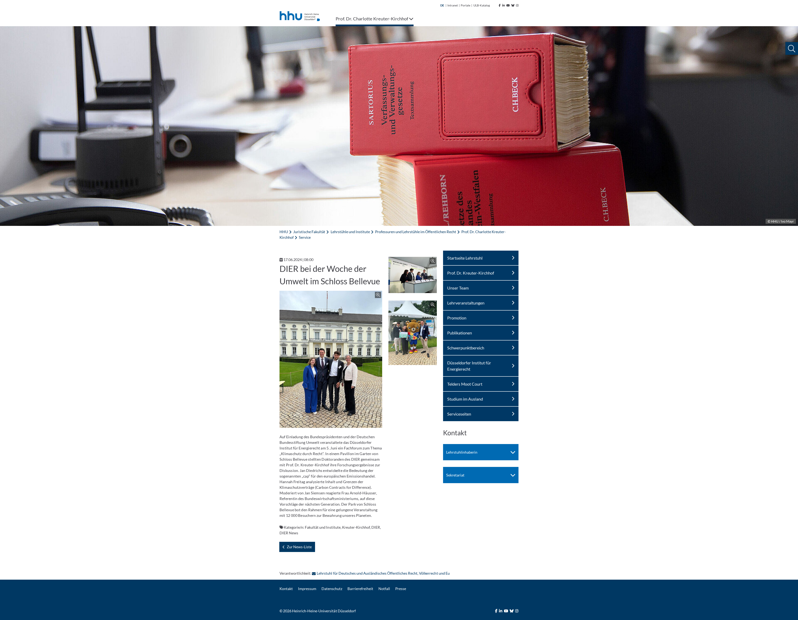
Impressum (307, 588)
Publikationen (459, 332)
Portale (465, 5)
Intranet (452, 5)
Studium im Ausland (465, 398)
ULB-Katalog (481, 5)
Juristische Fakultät (309, 231)
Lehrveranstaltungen (465, 302)
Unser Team (458, 287)
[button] (791, 48)
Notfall (384, 588)
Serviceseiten (459, 413)
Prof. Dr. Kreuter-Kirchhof (470, 272)
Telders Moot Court (464, 383)
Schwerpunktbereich (465, 347)
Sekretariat (455, 475)
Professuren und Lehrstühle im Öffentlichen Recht (415, 231)
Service (305, 237)
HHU (284, 231)
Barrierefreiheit (360, 588)
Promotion (456, 317)
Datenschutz (331, 588)
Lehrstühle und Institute (350, 231)
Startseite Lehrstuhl (465, 257)
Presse (400, 588)
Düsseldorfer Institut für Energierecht (469, 365)
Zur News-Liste (299, 547)
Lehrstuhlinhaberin (461, 452)
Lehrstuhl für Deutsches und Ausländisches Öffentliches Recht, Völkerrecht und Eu (383, 573)
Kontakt (286, 588)
